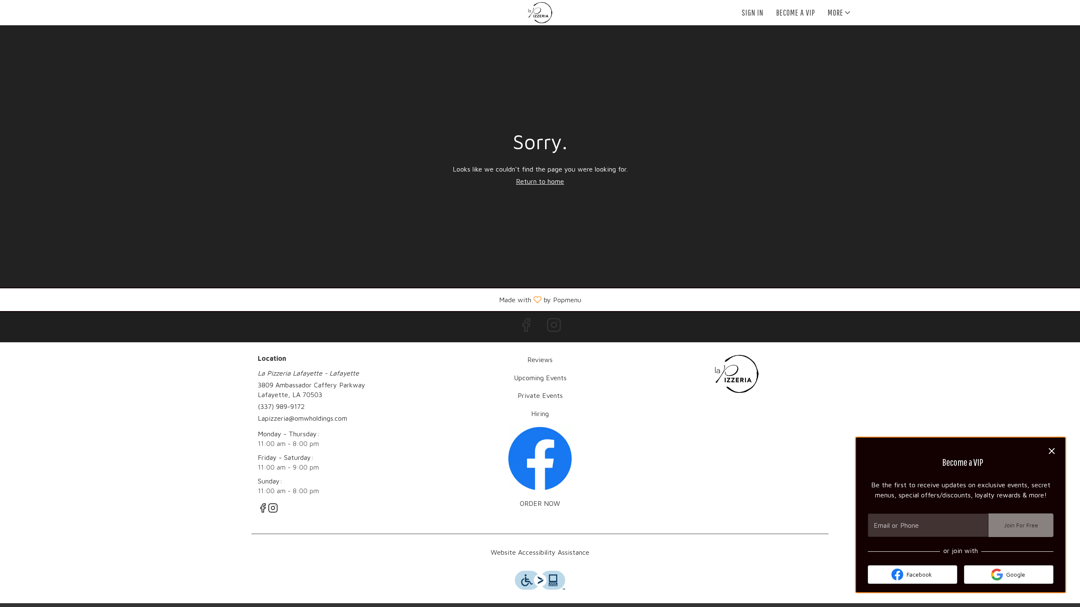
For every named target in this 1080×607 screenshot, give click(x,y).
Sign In (753, 12)
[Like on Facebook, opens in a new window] (526, 327)
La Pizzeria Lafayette (736, 374)
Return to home (540, 181)
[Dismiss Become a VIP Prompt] (1052, 451)
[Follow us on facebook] (540, 458)
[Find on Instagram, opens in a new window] (554, 327)
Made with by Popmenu (293, 299)
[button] (840, 12)
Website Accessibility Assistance (540, 552)
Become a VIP (795, 12)
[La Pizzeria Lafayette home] (540, 12)
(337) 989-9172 (281, 406)
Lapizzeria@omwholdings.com (302, 418)
